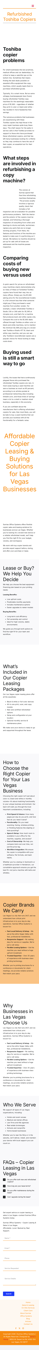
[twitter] (19, 1328)
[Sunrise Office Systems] (9, 2)
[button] (19, 1180)
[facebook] (16, 1328)
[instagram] (23, 1328)
